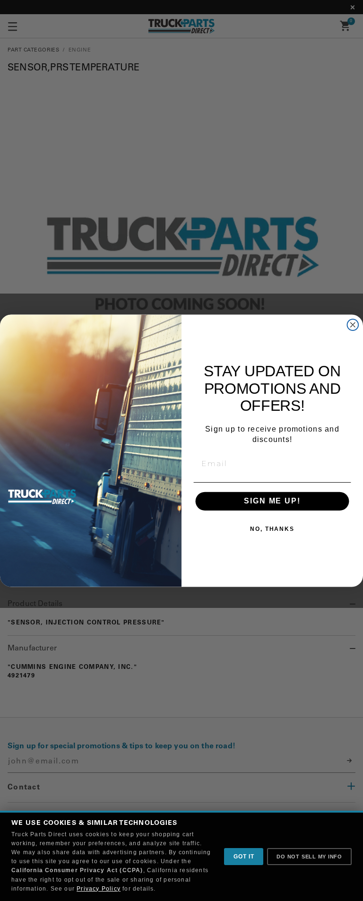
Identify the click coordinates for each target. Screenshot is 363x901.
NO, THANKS (272, 529)
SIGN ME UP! (272, 501)
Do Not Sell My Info (309, 856)
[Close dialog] (353, 324)
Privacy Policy (99, 888)
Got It (243, 856)
